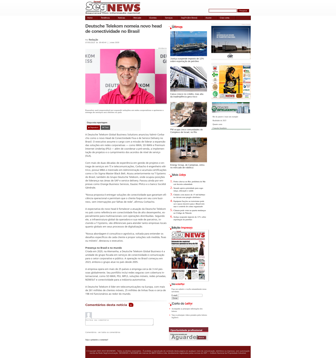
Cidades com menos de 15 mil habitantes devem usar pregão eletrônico (190, 195)
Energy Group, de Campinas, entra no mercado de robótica (187, 166)
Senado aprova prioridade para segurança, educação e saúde (189, 189)
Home (90, 18)
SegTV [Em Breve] (189, 18)
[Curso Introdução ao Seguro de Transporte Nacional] (231, 58)
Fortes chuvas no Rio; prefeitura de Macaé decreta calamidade (190, 182)
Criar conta (224, 18)
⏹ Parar (105, 127)
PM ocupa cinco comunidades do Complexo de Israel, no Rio (186, 130)
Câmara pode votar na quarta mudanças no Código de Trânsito (190, 211)
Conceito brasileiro (220, 128)
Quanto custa (217, 124)
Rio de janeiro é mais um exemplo (225, 116)
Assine (208, 18)
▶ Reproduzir (93, 127)
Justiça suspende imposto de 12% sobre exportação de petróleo (187, 60)
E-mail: (175, 295)
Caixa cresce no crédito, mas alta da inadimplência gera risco (186, 95)
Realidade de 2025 (219, 120)
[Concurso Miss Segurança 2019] (231, 97)
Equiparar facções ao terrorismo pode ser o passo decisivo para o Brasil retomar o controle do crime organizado (189, 204)
